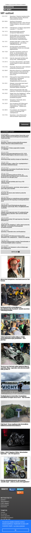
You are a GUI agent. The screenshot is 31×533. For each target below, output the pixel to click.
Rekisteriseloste (5, 505)
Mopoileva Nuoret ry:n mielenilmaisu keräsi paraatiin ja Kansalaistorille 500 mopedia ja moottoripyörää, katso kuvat (20, 72)
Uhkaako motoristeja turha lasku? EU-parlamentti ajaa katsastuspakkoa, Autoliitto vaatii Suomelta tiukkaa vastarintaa (19, 85)
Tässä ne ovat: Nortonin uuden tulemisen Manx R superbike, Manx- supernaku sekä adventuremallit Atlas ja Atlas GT (15, 368)
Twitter (20, 489)
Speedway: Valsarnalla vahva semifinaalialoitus (18, 100)
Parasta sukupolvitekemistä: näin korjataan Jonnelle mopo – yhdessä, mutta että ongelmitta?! (15, 481)
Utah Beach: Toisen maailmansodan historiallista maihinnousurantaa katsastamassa (14, 424)
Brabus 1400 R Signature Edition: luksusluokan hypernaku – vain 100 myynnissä (14, 453)
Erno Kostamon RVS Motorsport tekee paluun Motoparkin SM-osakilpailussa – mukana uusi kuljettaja (19, 105)
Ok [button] (15, 530)
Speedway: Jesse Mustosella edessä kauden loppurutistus (18, 115)
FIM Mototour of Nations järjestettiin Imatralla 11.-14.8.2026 (20, 28)
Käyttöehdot (4, 506)
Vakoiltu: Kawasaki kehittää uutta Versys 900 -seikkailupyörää (19, 58)
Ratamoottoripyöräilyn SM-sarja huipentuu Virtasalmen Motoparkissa (20, 90)
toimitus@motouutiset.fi (7, 517)
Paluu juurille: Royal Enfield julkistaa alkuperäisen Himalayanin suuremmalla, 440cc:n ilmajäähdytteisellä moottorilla (19, 79)
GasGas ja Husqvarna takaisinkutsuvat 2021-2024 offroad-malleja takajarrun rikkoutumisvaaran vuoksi (20, 23)
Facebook (12, 490)
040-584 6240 (6, 519)
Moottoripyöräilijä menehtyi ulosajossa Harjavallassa (17, 32)
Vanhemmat (24, 124)
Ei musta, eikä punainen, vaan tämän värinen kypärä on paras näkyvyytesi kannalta (19, 63)
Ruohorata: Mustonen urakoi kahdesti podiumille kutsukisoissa (20, 67)
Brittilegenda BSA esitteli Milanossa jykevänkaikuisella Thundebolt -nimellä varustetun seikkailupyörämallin (15, 309)
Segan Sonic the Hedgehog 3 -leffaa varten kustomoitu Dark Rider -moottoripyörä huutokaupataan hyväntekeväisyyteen (20, 95)
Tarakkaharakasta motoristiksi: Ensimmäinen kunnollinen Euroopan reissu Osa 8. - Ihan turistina (15, 396)
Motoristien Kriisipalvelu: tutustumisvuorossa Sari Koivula (15, 280)
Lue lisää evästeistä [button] (19, 526)
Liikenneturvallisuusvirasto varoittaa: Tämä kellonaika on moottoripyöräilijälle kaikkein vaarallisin (15, 242)
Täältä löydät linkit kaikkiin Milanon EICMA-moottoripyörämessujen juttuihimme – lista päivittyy (13, 338)
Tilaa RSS (19, 493)
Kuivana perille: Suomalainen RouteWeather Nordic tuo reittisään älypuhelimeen (19, 48)
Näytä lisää (15, 251)
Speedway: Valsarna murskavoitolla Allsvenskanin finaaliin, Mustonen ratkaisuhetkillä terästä (19, 18)
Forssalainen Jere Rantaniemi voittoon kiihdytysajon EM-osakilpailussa (18, 111)
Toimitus (4, 510)
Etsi (4, 489)
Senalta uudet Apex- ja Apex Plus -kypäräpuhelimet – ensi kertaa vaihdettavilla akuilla (19, 43)
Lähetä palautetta (5, 516)
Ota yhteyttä (4, 514)
